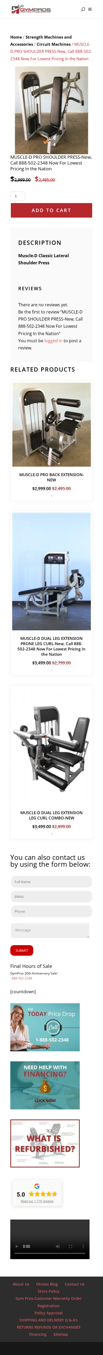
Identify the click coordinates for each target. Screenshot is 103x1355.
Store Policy (48, 1291)
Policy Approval (49, 1312)
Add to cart (51, 210)
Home (16, 37)
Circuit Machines (54, 44)
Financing (37, 1334)
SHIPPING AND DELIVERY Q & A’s (49, 1320)
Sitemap (60, 1334)
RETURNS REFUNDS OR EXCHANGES (49, 1327)
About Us (21, 1284)
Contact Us (75, 1284)
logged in (53, 341)
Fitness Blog (47, 1284)
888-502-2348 (22, 978)
